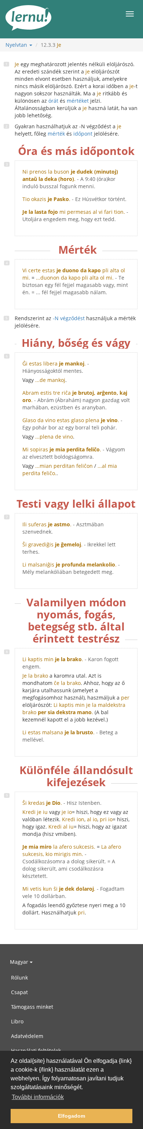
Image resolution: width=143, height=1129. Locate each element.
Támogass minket (32, 1006)
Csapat (19, 992)
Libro (17, 1021)
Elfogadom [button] (71, 1116)
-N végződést (69, 318)
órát (53, 100)
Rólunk (19, 977)
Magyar (20, 961)
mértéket (78, 100)
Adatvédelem (27, 1036)
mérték (56, 133)
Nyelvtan (17, 44)
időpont (82, 133)
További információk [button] (38, 1097)
